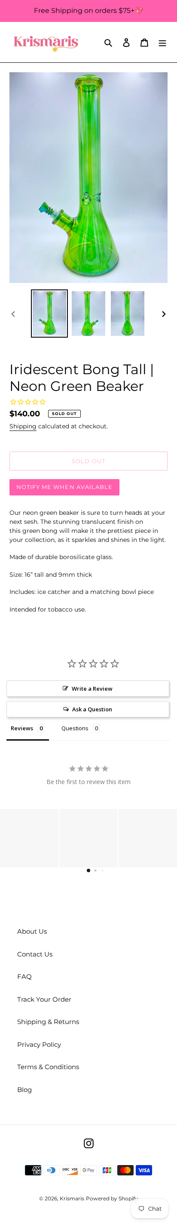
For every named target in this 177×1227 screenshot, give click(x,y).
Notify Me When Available (64, 486)
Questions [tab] (74, 728)
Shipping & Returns (48, 1022)
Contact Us (34, 954)
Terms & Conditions (48, 1067)
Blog (24, 1090)
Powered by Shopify (112, 1198)
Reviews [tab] (22, 728)
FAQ (24, 976)
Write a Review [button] (92, 688)
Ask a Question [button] (92, 709)
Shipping (23, 426)
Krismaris (72, 1198)
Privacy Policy (39, 1044)
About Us (32, 931)
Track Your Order (44, 999)
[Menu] (162, 42)
